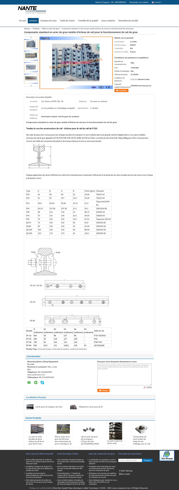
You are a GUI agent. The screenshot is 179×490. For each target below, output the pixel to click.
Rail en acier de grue (50, 29)
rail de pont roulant (44, 349)
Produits (36, 29)
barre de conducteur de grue (102, 454)
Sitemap (129, 471)
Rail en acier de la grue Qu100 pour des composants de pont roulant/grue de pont (63, 441)
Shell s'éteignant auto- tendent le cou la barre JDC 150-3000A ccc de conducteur (103, 482)
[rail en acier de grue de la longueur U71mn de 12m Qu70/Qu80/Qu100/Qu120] (89, 428)
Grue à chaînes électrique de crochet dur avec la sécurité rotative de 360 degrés (70, 468)
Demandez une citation (138, 2)
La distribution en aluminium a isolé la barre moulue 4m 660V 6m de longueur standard (103, 462)
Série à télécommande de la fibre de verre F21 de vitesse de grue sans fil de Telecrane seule (40, 462)
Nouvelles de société (128, 21)
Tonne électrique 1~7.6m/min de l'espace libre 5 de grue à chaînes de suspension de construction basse (70, 475)
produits (33, 21)
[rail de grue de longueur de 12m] (30, 407)
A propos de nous (48, 21)
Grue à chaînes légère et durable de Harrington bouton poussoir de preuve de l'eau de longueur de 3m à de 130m (71, 482)
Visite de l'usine (67, 21)
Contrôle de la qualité (88, 21)
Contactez (123, 90)
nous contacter (108, 21)
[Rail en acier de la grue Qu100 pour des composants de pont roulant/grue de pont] (63, 428)
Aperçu (27, 29)
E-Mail (121, 471)
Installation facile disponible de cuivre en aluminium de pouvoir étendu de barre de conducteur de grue (102, 468)
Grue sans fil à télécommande (39, 454)
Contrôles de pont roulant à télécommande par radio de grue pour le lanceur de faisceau (39, 475)
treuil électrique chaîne (67, 454)
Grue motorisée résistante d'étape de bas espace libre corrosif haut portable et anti (71, 462)
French (157, 2)
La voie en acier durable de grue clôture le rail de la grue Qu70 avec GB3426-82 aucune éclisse (37, 443)
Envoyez (147, 460)
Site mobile (125, 474)
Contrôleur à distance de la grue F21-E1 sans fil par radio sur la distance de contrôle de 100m (39, 468)
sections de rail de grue (78, 349)
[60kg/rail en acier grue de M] (73, 407)
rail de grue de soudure (60, 349)
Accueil (22, 21)
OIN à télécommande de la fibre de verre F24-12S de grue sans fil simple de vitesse (39, 482)
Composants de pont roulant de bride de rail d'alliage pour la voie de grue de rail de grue (141, 443)
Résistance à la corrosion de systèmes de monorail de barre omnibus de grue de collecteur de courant (102, 475)
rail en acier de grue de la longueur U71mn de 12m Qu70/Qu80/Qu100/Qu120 (90, 440)
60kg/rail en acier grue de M (90, 407)
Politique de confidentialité (40, 488)
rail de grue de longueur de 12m (49, 407)
